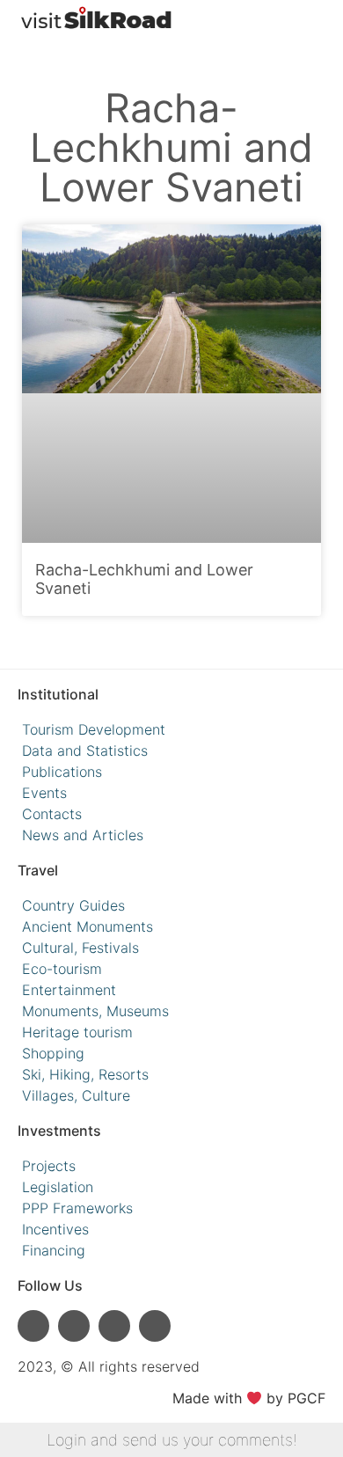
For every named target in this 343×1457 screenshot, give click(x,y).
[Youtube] (74, 1326)
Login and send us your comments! (172, 1440)
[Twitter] (155, 1326)
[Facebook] (114, 1326)
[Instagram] (33, 1326)
